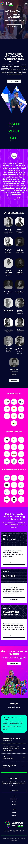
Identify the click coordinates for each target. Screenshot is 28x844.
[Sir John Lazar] (8, 306)
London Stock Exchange (15, 74)
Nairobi (4, 66)
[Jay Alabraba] (19, 287)
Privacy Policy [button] (14, 840)
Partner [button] (14, 809)
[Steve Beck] (8, 345)
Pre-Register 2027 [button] (14, 26)
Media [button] (14, 812)
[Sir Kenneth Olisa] (8, 246)
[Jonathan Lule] (8, 325)
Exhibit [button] (14, 805)
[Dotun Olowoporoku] (19, 345)
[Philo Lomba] (19, 325)
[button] (7, 4)
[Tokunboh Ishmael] (8, 225)
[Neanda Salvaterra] (8, 267)
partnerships (4, 68)
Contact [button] (14, 815)
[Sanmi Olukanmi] (19, 267)
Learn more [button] (14, 562)
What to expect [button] (14, 81)
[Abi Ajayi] (19, 225)
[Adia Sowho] (14, 366)
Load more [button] (14, 380)
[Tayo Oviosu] (8, 287)
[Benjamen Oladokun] (19, 246)
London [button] (14, 796)
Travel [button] (14, 802)
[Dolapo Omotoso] (19, 306)
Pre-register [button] (14, 790)
